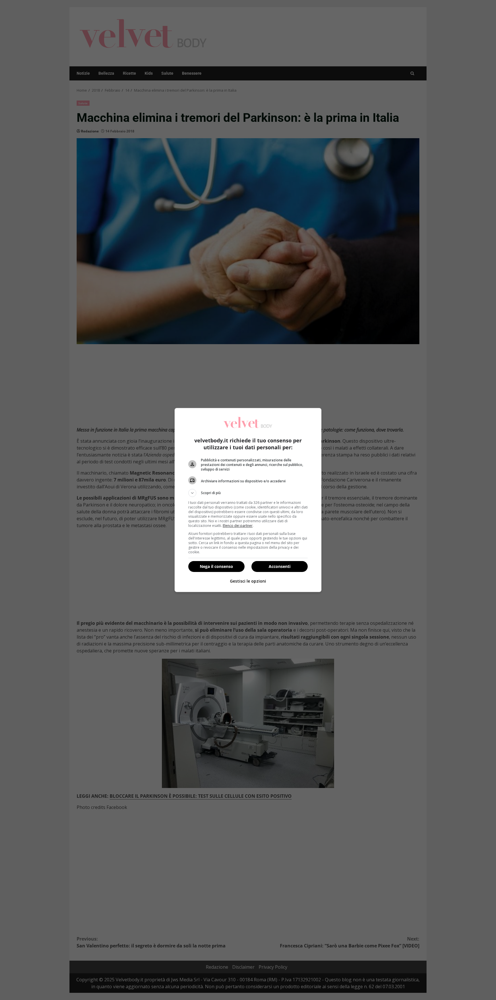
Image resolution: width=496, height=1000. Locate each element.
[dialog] (248, 500)
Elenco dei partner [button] (238, 525)
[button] (248, 493)
